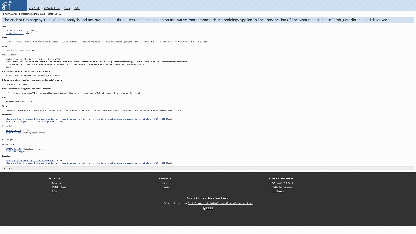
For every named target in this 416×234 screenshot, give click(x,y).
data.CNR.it (34, 8)
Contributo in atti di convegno (18, 30)
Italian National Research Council (215, 198)
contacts (165, 187)
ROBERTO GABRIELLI (14, 133)
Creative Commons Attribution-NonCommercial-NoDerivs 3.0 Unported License (220, 203)
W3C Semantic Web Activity (283, 183)
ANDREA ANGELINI (13, 130)
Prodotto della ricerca (15, 33)
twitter (164, 183)
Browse (67, 8)
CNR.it (77, 8)
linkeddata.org (278, 191)
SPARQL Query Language (282, 187)
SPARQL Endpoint (52, 8)
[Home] (13, 5)
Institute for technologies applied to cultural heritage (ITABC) (30, 121)
